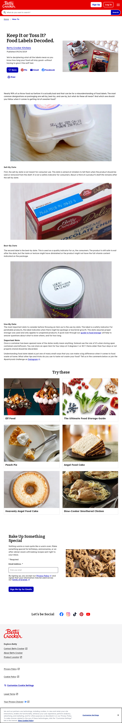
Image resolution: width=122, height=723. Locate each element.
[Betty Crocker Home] (8, 4)
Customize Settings (91, 715)
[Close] (118, 715)
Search (116, 12)
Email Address (16, 564)
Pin (25, 70)
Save (14, 70)
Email (36, 70)
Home (6, 19)
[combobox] (58, 12)
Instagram (34, 359)
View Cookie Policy (26, 720)
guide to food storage (91, 333)
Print (13, 77)
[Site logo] (14, 634)
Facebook (50, 70)
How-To (15, 19)
